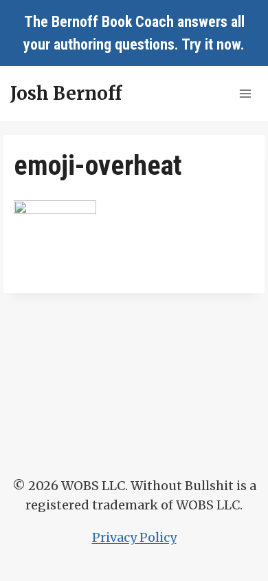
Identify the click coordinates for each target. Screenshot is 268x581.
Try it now (211, 44)
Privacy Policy (134, 537)
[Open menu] (245, 93)
